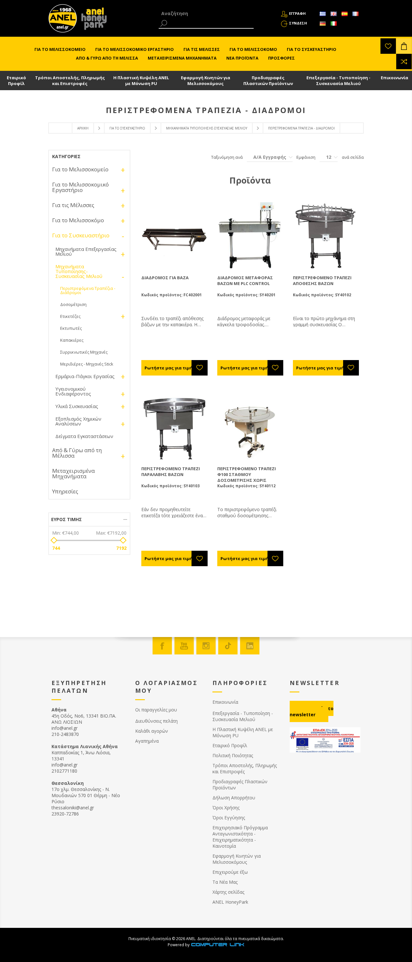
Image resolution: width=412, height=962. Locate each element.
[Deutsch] (322, 23)
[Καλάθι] (404, 46)
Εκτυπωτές (71, 328)
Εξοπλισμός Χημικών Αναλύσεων (78, 421)
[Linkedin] (249, 645)
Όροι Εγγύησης (228, 817)
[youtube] (184, 645)
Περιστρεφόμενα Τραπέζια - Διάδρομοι (87, 290)
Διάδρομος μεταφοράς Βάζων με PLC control (245, 280)
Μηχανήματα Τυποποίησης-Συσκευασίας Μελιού (206, 128)
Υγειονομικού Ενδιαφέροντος (73, 391)
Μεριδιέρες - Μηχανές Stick (86, 364)
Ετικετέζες (70, 316)
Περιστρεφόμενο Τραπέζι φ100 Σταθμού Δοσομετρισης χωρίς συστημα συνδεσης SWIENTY (250, 477)
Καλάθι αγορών (151, 731)
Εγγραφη (297, 13)
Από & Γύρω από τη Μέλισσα (77, 452)
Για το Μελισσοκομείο (80, 169)
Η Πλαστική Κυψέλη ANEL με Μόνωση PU (141, 80)
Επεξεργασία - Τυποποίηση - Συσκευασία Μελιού (338, 80)
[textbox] (206, 13)
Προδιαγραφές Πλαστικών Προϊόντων (268, 80)
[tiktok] (228, 645)
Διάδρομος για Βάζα (165, 278)
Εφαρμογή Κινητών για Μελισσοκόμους (205, 80)
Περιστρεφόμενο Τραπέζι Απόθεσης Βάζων (322, 280)
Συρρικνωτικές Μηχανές (84, 352)
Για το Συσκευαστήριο (127, 128)
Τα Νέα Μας (225, 882)
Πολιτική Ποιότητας (232, 755)
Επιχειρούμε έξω (230, 872)
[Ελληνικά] (322, 14)
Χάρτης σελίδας (228, 892)
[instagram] (206, 645)
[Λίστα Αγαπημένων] (388, 46)
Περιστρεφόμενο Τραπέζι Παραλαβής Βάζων (170, 471)
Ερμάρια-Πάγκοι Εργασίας (85, 376)
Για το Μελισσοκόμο (78, 220)
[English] (333, 14)
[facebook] (162, 645)
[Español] (344, 14)
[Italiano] (333, 23)
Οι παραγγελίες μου (156, 710)
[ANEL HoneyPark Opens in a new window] (92, 20)
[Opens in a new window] (218, 945)
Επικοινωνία (394, 78)
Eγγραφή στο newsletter (311, 711)
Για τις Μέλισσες (73, 205)
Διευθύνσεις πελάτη (156, 721)
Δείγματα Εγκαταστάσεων (84, 436)
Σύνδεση (298, 23)
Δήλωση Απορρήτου (233, 798)
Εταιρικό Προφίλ (16, 80)
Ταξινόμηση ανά (227, 157)
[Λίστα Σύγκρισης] (404, 61)
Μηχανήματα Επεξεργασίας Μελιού (86, 251)
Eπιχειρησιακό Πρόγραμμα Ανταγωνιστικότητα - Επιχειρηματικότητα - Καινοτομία (240, 836)
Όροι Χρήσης (225, 808)
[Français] (355, 14)
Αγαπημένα (147, 741)
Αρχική (83, 128)
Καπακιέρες (71, 340)
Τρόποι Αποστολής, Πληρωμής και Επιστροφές (70, 80)
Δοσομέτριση (73, 304)
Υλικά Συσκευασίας (76, 406)
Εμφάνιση (305, 157)
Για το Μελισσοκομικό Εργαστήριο (80, 187)
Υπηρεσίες (65, 491)
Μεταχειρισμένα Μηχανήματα (73, 473)
